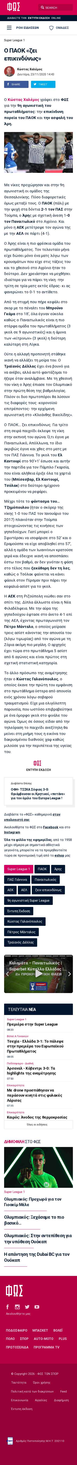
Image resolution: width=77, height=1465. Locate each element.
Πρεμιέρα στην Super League (32, 1024)
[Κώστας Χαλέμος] (9, 71)
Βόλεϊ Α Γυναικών (17, 1036)
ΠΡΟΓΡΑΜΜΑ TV (46, 1347)
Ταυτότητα (18, 1382)
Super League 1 (14, 40)
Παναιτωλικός (45, 880)
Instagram (12, 832)
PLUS (63, 1339)
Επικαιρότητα (15, 1085)
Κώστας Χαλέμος (29, 69)
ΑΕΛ (24, 890)
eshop (59, 855)
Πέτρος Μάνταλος (21, 932)
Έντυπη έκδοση (21, 1409)
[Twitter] (27, 1307)
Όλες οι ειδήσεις (37, 1124)
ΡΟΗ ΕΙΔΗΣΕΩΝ (27, 28)
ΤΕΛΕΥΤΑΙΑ (22, 1009)
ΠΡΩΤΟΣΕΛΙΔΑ (17, 1347)
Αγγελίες (41, 1400)
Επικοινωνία (19, 1400)
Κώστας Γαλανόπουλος (24, 921)
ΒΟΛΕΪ (58, 1330)
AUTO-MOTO (43, 1339)
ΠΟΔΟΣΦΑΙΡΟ (16, 1330)
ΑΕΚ (10, 890)
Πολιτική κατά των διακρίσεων (32, 1391)
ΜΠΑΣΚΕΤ (40, 1330)
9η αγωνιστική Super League (28, 900)
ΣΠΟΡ (24, 1339)
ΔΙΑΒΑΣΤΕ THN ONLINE (34, 17)
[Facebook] (7, 1307)
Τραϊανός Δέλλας (20, 942)
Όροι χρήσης (42, 1382)
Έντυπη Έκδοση (18, 911)
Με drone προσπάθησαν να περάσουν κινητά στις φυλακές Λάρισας (34, 1095)
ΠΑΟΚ (42, 869)
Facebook (50, 827)
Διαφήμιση (61, 1400)
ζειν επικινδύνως (48, 890)
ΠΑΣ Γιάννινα (17, 880)
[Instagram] (17, 1307)
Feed (63, 1391)
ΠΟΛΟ (10, 1339)
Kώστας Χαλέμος (23, 99)
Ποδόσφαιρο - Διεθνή (20, 1063)
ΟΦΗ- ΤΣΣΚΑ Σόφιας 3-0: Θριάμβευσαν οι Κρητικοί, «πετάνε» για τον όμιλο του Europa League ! (38, 794)
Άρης (58, 869)
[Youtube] (36, 1307)
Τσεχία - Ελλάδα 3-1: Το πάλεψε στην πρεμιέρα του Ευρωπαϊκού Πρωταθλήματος (35, 1046)
